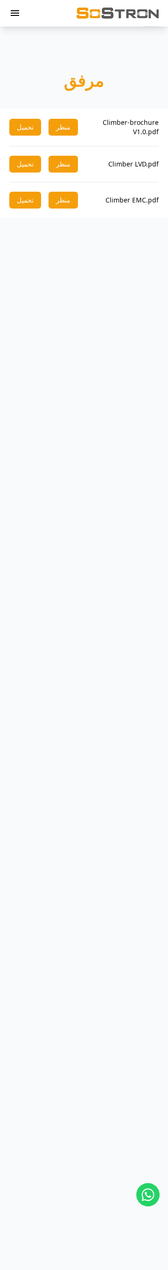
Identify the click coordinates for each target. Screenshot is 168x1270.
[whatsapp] (148, 1194)
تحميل (25, 127)
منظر (63, 127)
